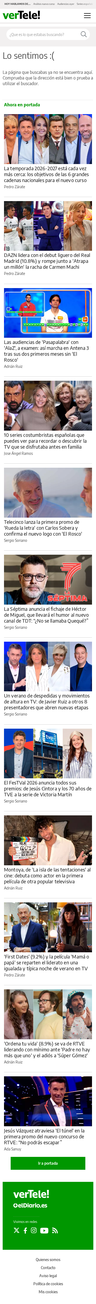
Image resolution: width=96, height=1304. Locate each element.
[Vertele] (31, 1194)
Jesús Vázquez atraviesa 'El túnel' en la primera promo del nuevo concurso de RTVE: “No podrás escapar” (44, 1136)
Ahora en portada (22, 104)
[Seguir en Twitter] (16, 1230)
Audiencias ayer (65, 3)
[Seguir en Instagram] (34, 1230)
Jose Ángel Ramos (18, 453)
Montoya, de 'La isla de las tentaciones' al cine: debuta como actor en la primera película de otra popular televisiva (47, 875)
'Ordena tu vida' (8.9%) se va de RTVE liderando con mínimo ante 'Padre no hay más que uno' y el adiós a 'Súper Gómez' (47, 1049)
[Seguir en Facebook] (25, 1230)
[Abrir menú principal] (87, 15)
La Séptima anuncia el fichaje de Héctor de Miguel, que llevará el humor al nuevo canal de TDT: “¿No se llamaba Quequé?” (46, 615)
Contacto (48, 1267)
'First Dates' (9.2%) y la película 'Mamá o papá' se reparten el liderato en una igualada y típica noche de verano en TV (46, 962)
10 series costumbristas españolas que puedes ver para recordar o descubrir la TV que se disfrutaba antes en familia (45, 441)
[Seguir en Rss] (55, 1230)
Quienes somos (48, 1259)
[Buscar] (84, 34)
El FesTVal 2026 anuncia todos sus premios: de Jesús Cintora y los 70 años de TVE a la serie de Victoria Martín (47, 788)
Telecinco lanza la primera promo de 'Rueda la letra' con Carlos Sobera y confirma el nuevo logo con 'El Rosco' (43, 528)
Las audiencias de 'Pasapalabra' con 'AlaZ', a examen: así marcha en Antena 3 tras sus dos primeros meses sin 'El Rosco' (46, 351)
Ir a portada (48, 1163)
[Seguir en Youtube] (44, 1230)
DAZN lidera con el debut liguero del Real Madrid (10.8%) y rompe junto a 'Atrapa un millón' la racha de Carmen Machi (47, 261)
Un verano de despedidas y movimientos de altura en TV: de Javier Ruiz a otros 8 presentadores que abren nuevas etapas (47, 701)
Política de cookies (48, 1283)
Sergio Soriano (15, 540)
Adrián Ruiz (13, 366)
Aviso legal (48, 1275)
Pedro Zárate (14, 186)
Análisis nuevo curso (44, 3)
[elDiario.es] (30, 1205)
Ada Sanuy (12, 1149)
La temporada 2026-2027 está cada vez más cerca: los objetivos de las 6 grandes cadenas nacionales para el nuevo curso (46, 174)
